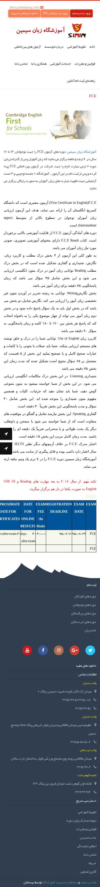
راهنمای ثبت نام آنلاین (81, 80)
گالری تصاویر (88, 871)
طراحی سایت (88, 882)
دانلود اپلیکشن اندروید (24, 13)
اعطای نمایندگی (86, 845)
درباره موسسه (54, 46)
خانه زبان (90, 630)
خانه (92, 46)
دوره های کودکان (85, 596)
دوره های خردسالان (83, 621)
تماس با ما (21, 63)
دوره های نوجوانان (84, 604)
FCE (93, 533)
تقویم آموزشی (76, 46)
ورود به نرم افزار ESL (55, 13)
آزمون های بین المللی (27, 46)
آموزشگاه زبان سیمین (81, 151)
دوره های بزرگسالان (83, 613)
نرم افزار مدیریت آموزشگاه (60, 882)
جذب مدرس (88, 837)
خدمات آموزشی (60, 63)
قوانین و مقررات (85, 63)
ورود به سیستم (81, 13)
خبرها (92, 863)
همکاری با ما (39, 63)
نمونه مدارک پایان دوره (81, 820)
